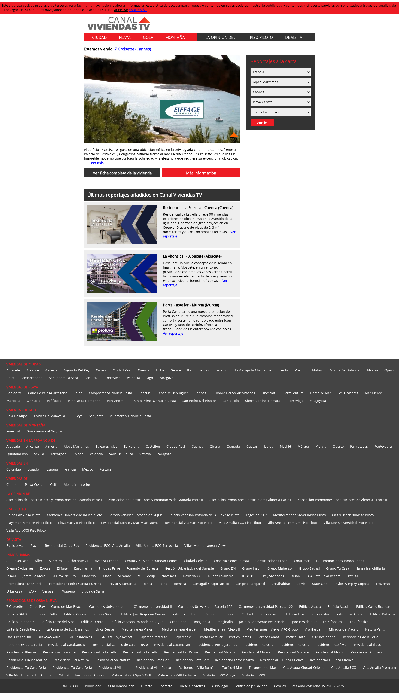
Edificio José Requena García (143, 614)
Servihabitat (281, 583)
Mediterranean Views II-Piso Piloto (299, 515)
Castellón (153, 446)
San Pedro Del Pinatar (199, 400)
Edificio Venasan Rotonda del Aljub (135, 515)
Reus (10, 378)
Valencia (133, 378)
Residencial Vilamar (113, 667)
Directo (146, 686)
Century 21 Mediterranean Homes (151, 561)
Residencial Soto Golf (153, 660)
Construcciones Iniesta (231, 561)
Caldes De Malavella (49, 416)
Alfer (38, 561)
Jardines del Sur (304, 622)
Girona (215, 446)
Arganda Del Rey (76, 370)
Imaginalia (202, 622)
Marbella (13, 400)
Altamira (55, 561)
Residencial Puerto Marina (26, 660)
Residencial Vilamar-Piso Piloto (188, 522)
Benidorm (14, 393)
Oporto (389, 370)
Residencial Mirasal (256, 652)
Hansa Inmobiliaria (370, 568)
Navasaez (169, 576)
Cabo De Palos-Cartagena (47, 393)
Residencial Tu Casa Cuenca (282, 660)
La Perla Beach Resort (23, 629)
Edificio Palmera (382, 614)
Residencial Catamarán (172, 644)
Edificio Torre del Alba (58, 622)
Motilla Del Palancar (345, 370)
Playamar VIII (183, 637)
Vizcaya (145, 454)
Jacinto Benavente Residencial (262, 622)
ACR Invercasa (17, 561)
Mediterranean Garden (180, 629)
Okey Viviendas (272, 576)
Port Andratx (116, 400)
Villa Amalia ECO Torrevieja (157, 545)
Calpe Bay (37, 606)
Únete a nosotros (192, 686)
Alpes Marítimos (76, 446)
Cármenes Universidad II (108, 606)
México (87, 469)
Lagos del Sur (256, 515)
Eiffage (62, 568)
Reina (163, 583)
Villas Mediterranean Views (205, 545)
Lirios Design (105, 629)
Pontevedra (383, 446)
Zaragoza (166, 378)
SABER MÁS (138, 10)
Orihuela (33, 400)
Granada (233, 446)
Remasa (180, 583)
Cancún (144, 393)
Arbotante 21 (78, 561)
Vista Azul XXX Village (219, 675)
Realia (147, 583)
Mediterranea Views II (138, 629)
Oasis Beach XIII (18, 637)
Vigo (149, 378)
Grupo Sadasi (309, 568)
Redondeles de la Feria (360, 637)
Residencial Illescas (369, 644)
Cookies (280, 686)
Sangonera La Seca (63, 378)
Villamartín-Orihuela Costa (130, 416)
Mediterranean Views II (222, 629)
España (52, 469)
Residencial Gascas (258, 644)
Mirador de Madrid (344, 629)
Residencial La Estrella (99, 652)
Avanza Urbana (106, 561)
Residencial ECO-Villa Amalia (107, 545)
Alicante (32, 370)
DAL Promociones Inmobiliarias (340, 561)
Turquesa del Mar (262, 667)
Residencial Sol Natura (71, 660)
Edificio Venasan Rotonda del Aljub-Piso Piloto (204, 515)
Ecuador (33, 469)
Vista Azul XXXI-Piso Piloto (26, 530)
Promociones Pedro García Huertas (74, 583)
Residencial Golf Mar (332, 644)
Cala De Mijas (16, 416)
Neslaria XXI (192, 576)
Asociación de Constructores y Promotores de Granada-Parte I (54, 500)
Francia (70, 469)
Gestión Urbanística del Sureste (189, 568)
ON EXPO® (70, 686)
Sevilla (39, 454)
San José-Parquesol (250, 583)
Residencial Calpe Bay (62, 545)
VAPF (32, 591)
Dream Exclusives (19, 568)
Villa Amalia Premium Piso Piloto (292, 522)
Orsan (295, 576)
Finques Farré (109, 568)
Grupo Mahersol (280, 568)
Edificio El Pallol (46, 614)
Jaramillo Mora (34, 576)
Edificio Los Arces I (349, 614)
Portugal (106, 469)
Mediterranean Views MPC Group (272, 629)
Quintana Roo (17, 454)
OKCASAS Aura (48, 637)
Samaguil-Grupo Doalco (211, 583)
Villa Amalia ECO (343, 667)
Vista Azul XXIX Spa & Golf (131, 675)
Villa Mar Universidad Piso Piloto (348, 522)
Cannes (200, 393)
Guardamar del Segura (44, 431)
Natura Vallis (375, 629)
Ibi (189, 370)
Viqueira (68, 591)
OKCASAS (247, 576)
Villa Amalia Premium (379, 667)
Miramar (124, 576)
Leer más (97, 163)
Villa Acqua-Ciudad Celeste (303, 667)
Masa (107, 576)
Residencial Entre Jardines (216, 644)
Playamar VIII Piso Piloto (76, 522)
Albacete (13, 370)
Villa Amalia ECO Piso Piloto (240, 522)
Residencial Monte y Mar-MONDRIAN (130, 522)
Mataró (317, 370)
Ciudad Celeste (195, 561)
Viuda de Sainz (93, 591)
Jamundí (221, 370)
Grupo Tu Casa (337, 568)
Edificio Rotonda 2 (20, 622)
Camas (101, 370)
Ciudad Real (122, 370)
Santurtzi (92, 378)
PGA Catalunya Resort (323, 576)
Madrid (300, 370)
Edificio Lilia (295, 614)
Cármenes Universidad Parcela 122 (205, 606)
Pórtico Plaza (295, 637)
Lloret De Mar (320, 393)
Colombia (13, 469)
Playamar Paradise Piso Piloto (29, 522)
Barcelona (131, 446)
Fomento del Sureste (142, 568)
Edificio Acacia (310, 606)
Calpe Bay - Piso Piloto (23, 515)
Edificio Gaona (75, 614)
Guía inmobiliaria (121, 686)
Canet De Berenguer (172, 393)
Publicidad (93, 686)
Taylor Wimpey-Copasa (351, 583)
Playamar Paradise (153, 637)
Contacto (165, 686)
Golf (53, 484)
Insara (11, 576)
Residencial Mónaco (293, 652)
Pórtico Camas (240, 637)
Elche (160, 370)
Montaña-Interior (77, 484)
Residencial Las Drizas (181, 652)
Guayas (252, 446)
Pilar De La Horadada (84, 400)
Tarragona (58, 454)
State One (319, 583)
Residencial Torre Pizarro (234, 660)
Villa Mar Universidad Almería (29, 675)
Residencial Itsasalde (59, 652)
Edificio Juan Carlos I (237, 614)
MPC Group (146, 576)
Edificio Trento (92, 622)
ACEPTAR (121, 10)
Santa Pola (231, 400)
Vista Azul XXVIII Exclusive (177, 675)
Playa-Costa (34, 484)
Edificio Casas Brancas (373, 606)
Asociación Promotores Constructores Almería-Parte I (250, 500)
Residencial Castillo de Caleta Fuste (120, 644)
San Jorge (96, 416)
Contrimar (302, 561)
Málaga (303, 446)
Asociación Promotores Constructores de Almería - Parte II (342, 500)
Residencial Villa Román (153, 667)
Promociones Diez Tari (23, 583)
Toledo (78, 454)
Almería (51, 370)
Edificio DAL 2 (16, 614)
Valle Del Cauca (121, 454)
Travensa (383, 583)
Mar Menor (373, 393)
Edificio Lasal (269, 614)
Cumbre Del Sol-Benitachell (234, 393)
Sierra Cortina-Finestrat (263, 400)
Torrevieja (113, 378)
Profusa (352, 576)
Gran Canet (178, 622)
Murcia (372, 370)
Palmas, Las (359, 446)
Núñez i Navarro (220, 576)
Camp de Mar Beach (67, 606)
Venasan (49, 591)
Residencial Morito (329, 652)
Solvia (301, 583)
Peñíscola (54, 400)
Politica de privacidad (251, 686)
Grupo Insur (251, 568)
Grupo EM (228, 568)
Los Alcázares (348, 393)
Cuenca (143, 370)
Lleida (283, 370)
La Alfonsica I (333, 622)
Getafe (176, 370)
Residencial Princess (366, 652)
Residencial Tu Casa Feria (26, 667)
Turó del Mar (232, 667)
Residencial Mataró (220, 652)
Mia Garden (313, 629)
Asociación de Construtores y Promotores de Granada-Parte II (155, 500)
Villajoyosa (318, 400)
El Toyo (77, 416)
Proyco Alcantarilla (122, 583)
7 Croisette (14, 606)
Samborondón (31, 378)
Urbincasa (14, 591)
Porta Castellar (211, 637)
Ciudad (12, 484)
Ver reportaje (173, 333)
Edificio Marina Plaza (22, 545)
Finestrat (268, 393)
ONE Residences (79, 637)
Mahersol (89, 576)
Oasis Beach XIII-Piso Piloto (353, 515)
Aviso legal (220, 686)
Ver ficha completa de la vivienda (122, 173)
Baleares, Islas (106, 446)
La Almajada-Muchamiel (253, 370)
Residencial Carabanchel (67, 644)
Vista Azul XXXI (253, 675)
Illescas (203, 370)
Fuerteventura (293, 393)
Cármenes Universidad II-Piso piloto (74, 515)
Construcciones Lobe (271, 561)
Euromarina (83, 568)
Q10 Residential (324, 637)
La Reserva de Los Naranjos (67, 629)
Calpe (78, 393)
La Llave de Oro (64, 576)
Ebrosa (45, 568)
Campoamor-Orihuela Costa (110, 393)
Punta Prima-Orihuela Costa (154, 400)
